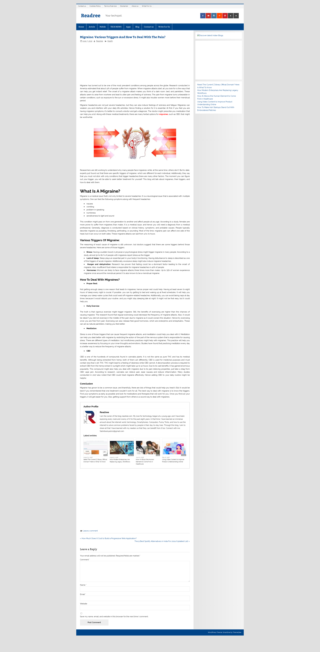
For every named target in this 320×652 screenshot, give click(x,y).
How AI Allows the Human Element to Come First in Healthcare (145, 462)
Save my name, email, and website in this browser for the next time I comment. (114, 617)
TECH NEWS (116, 27)
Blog (137, 27)
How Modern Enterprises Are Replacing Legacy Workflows (120, 461)
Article (92, 27)
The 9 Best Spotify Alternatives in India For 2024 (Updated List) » (162, 541)
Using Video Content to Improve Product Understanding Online (173, 461)
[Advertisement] (127, 63)
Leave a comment (90, 531)
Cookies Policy (95, 6)
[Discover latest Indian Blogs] (210, 35)
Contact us (82, 6)
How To (131, 455)
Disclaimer (124, 6)
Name (83, 585)
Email (83, 594)
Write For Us (147, 6)
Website (83, 604)
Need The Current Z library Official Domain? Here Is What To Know (95, 461)
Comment (85, 560)
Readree (90, 15)
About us (135, 6)
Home (81, 27)
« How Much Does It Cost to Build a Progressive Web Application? (108, 538)
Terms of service (110, 6)
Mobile (103, 27)
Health (110, 41)
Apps (128, 27)
